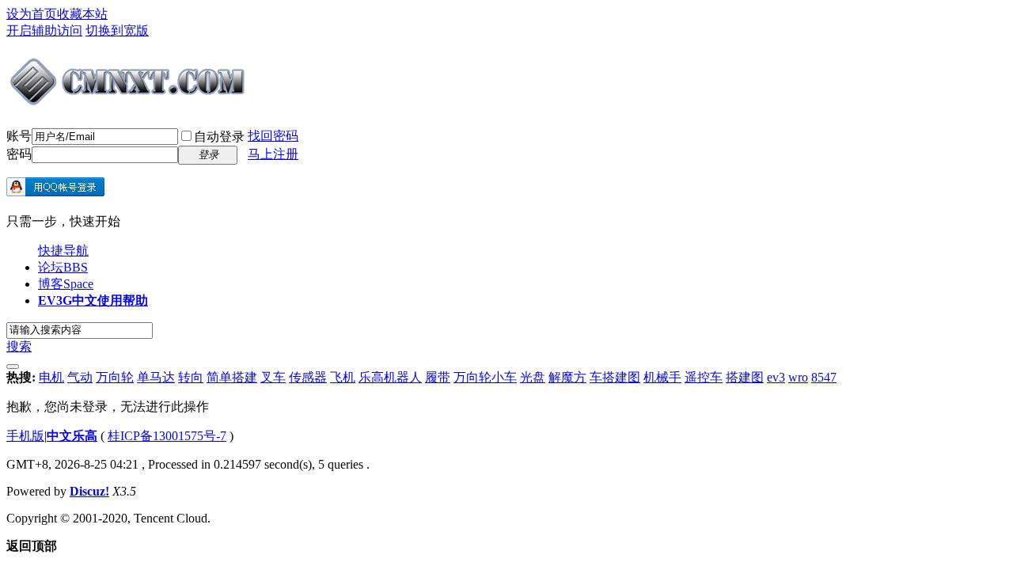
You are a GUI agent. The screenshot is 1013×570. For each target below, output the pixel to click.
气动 (80, 377)
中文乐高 (72, 436)
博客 (65, 284)
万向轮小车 (485, 377)
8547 (824, 377)
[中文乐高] (129, 101)
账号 (19, 135)
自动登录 (219, 136)
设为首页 (31, 14)
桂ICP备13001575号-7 (167, 436)
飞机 (342, 377)
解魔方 (567, 377)
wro (798, 377)
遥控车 (704, 377)
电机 (51, 377)
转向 (190, 377)
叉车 (273, 377)
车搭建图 (615, 377)
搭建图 (745, 377)
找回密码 (273, 135)
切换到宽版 (117, 30)
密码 (19, 154)
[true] (12, 366)
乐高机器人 (390, 377)
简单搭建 (232, 377)
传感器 (308, 377)
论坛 (63, 267)
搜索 (19, 346)
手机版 (25, 436)
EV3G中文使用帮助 (93, 300)
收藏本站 (82, 14)
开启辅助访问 (44, 30)
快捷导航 (63, 250)
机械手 (662, 377)
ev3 (776, 377)
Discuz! (89, 491)
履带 (437, 377)
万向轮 (115, 377)
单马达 (156, 377)
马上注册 (273, 154)
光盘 (532, 377)
